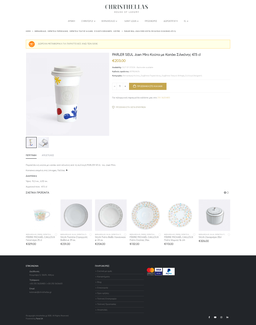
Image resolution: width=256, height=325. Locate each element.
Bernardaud (108, 21)
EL (185, 21)
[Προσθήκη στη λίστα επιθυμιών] (56, 234)
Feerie (39, 234)
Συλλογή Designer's (193, 76)
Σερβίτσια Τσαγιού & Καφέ (173, 76)
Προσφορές (151, 21)
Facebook (209, 317)
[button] (26, 94)
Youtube (215, 317)
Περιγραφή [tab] (31, 155)
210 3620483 (163, 98)
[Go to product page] (41, 215)
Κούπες (136, 76)
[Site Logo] (126, 9)
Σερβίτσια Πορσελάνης (151, 76)
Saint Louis (130, 21)
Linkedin (227, 317)
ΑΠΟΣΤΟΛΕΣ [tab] (48, 155)
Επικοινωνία (102, 288)
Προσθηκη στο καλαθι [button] (52, 204)
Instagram (221, 317)
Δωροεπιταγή (171, 21)
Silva (74, 234)
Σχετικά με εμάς (104, 271)
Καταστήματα (103, 277)
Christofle (87, 21)
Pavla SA (39, 319)
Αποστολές (102, 310)
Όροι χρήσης (103, 293)
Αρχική (71, 21)
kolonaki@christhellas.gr (40, 292)
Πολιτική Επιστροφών (107, 299)
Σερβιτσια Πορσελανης (52, 234)
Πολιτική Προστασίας (106, 304)
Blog (99, 282)
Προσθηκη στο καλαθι (149, 86)
